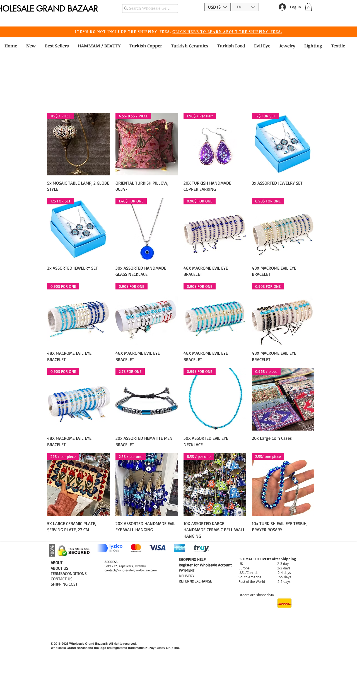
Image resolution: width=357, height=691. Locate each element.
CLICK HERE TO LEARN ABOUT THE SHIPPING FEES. (227, 31)
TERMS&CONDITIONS (69, 573)
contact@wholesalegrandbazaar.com (131, 570)
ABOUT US (59, 568)
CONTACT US (62, 578)
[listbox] (217, 7)
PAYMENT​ (187, 570)
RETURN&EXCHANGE (195, 581)
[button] (217, 7)
